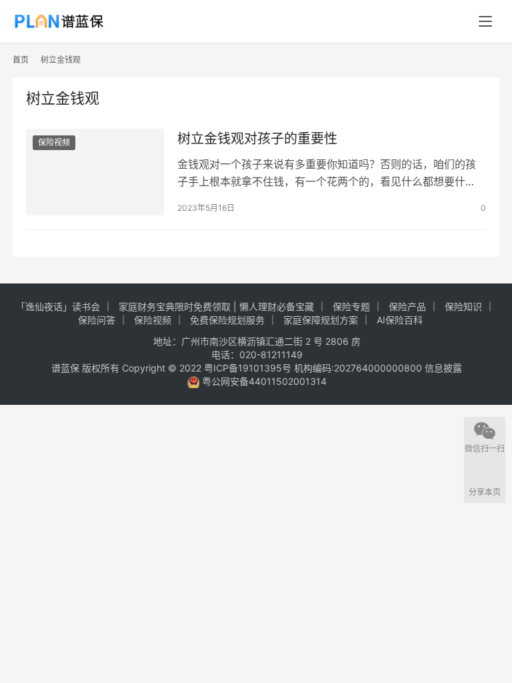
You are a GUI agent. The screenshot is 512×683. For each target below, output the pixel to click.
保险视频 (54, 142)
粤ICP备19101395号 (247, 368)
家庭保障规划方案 (320, 319)
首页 (21, 60)
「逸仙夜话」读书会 (58, 306)
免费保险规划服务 (227, 319)
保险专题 (351, 306)
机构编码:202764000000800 (359, 368)
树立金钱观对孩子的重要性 (257, 139)
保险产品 (407, 306)
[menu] (485, 21)
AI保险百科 (400, 319)
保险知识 (463, 306)
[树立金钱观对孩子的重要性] (95, 172)
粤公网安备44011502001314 (263, 381)
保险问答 (96, 319)
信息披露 (443, 368)
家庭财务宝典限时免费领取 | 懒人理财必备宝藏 (216, 306)
